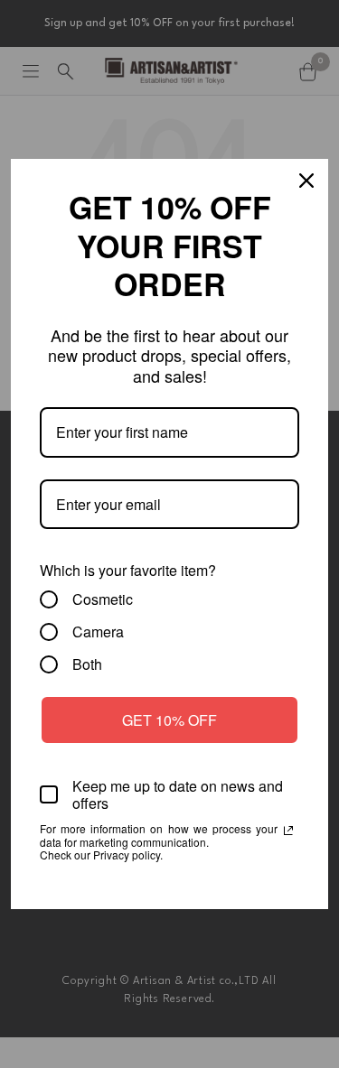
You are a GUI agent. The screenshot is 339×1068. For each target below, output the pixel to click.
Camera (98, 632)
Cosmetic (102, 599)
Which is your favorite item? (128, 570)
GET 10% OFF (169, 720)
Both (87, 664)
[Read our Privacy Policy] (288, 830)
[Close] (306, 180)
